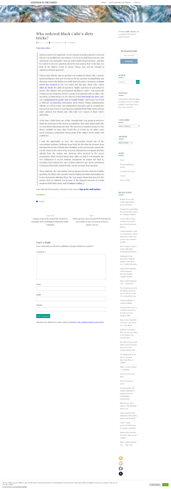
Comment (41, 252)
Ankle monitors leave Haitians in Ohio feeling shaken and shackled (128, 415)
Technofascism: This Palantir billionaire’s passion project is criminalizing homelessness (127, 393)
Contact (137, 2)
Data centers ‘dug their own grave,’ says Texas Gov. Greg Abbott (128, 322)
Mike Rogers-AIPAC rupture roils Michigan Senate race (128, 406)
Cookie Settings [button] (155, 485)
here (136, 104)
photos (132, 31)
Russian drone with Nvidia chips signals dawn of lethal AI (127, 202)
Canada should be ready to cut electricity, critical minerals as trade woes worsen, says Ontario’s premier (128, 236)
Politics (42, 201)
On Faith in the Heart (127, 171)
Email (38, 295)
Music (104, 2)
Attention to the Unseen (44, 2)
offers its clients (46, 87)
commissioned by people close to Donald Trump (64, 100)
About (122, 160)
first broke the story (90, 96)
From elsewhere (57, 42)
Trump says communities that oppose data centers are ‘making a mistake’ (129, 211)
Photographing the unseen (120, 2)
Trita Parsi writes (43, 48)
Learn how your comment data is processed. (86, 322)
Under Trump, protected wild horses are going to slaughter (128, 425)
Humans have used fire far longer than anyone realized (128, 435)
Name (38, 284)
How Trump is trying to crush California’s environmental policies (128, 249)
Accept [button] (165, 485)
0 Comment (71, 42)
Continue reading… (76, 183)
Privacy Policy (125, 180)
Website (39, 305)
